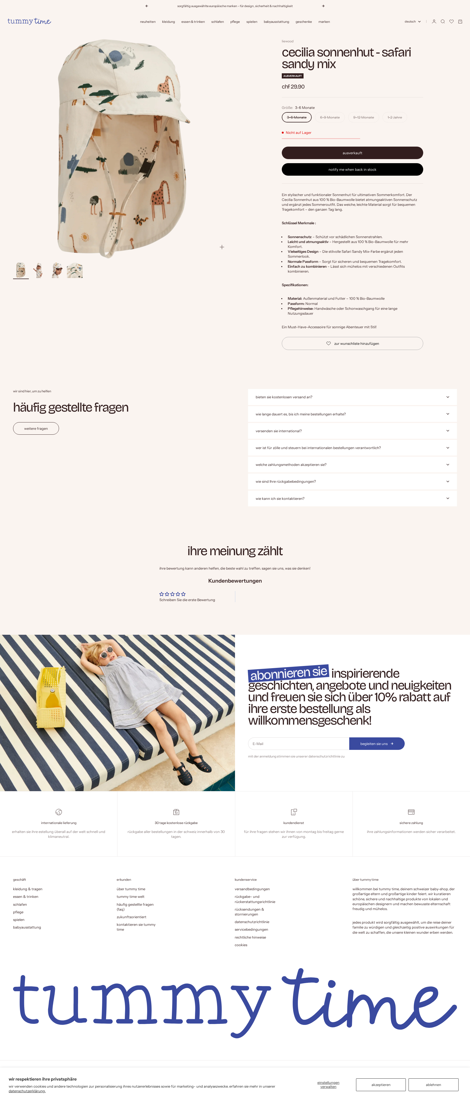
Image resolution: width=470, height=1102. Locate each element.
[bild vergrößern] (222, 247)
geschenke (304, 22)
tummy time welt (130, 896)
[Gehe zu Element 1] (21, 270)
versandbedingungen (252, 889)
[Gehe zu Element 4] (75, 270)
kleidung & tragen (27, 889)
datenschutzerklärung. (27, 1091)
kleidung (168, 22)
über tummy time (131, 889)
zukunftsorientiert (131, 917)
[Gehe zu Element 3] (57, 270)
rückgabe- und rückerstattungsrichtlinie (255, 899)
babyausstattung (276, 22)
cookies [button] (241, 945)
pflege (235, 22)
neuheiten (148, 22)
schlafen (217, 22)
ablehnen (433, 1084)
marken (324, 22)
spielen (251, 22)
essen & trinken (193, 22)
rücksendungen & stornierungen (249, 911)
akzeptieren (381, 1084)
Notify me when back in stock (352, 169)
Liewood (287, 41)
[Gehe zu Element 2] (39, 270)
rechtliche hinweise (250, 937)
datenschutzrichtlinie (324, 756)
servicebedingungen (251, 929)
